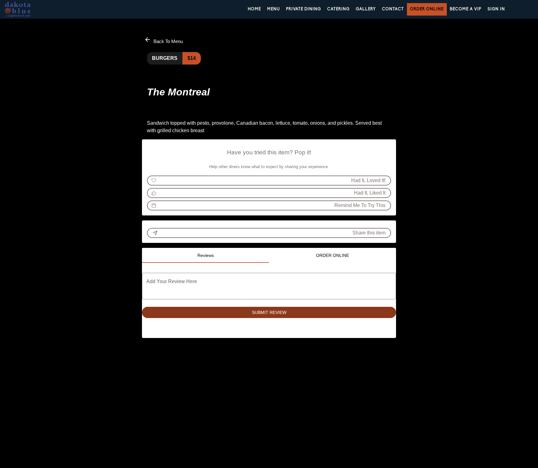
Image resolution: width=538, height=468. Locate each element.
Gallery (366, 9)
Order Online (427, 9)
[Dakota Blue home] (33, 9)
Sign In (496, 9)
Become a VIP (465, 9)
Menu (273, 9)
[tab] (205, 255)
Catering (338, 9)
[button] (164, 40)
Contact (393, 9)
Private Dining (303, 9)
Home (254, 9)
